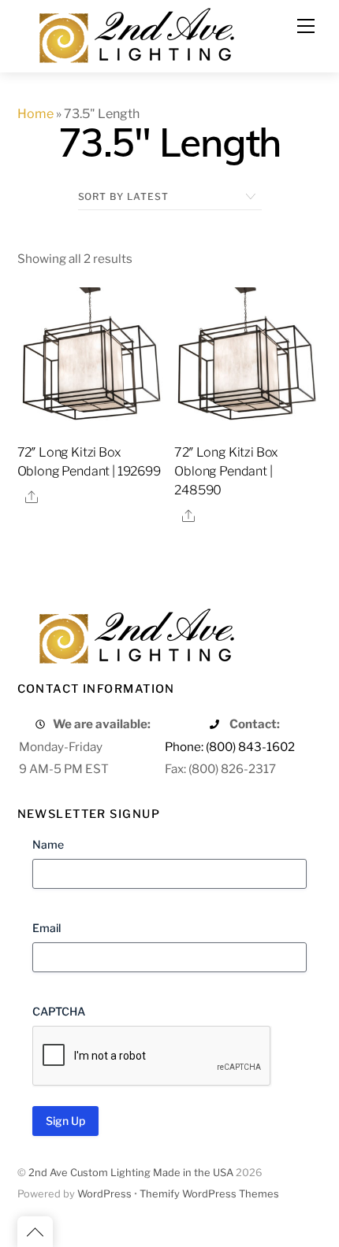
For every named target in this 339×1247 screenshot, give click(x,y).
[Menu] (305, 26)
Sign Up (65, 1120)
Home (35, 113)
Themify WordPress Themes (209, 1194)
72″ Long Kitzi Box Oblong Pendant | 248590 (226, 471)
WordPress (104, 1194)
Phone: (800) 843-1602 (230, 746)
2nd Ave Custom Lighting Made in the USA (130, 1173)
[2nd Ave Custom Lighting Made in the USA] (135, 33)
